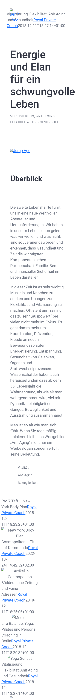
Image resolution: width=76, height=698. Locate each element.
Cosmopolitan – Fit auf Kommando (20, 574)
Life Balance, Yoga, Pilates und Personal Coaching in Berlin (20, 658)
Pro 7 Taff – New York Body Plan (20, 533)
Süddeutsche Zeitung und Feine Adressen (20, 618)
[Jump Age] (20, 150)
